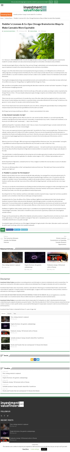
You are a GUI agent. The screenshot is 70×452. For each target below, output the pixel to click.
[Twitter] (38, 359)
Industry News (8, 18)
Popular (9, 313)
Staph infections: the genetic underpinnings (23, 324)
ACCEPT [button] (44, 449)
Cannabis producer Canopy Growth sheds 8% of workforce (27, 14)
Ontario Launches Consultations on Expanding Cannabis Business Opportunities (58, 240)
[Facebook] (35, 359)
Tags (15, 313)
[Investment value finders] (35, 8)
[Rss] (32, 359)
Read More (26, 449)
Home (1, 18)
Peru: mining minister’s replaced (11, 265)
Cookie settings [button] (35, 449)
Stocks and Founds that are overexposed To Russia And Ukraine (29, 345)
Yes (51, 2)
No (56, 2)
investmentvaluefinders (9, 31)
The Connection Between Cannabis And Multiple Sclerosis (11, 239)
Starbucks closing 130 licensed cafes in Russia (24, 331)
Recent (3, 313)
